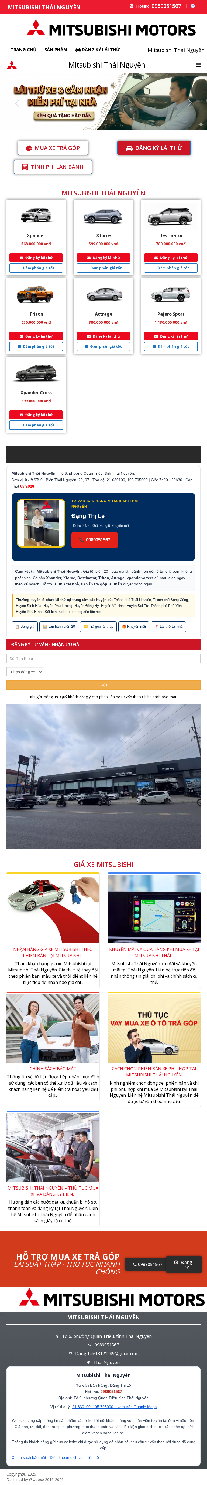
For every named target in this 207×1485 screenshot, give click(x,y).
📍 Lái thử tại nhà (168, 627)
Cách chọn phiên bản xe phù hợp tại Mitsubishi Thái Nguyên (154, 1072)
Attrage (103, 314)
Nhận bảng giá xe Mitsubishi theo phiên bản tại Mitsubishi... (53, 952)
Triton (36, 314)
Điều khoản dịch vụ (66, 1457)
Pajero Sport (171, 314)
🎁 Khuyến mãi (134, 627)
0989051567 (166, 5)
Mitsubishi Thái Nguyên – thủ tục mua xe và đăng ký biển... (53, 1191)
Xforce (103, 235)
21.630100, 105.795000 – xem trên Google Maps (114, 1407)
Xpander (36, 235)
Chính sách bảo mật (159, 696)
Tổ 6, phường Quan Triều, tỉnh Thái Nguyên (107, 1336)
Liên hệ (92, 1457)
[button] (15, 101)
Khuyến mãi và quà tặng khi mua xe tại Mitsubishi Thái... (154, 952)
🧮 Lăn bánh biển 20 (59, 627)
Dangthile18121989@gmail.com (107, 1353)
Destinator (171, 235)
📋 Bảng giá (24, 627)
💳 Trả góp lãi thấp (98, 627)
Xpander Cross (36, 393)
